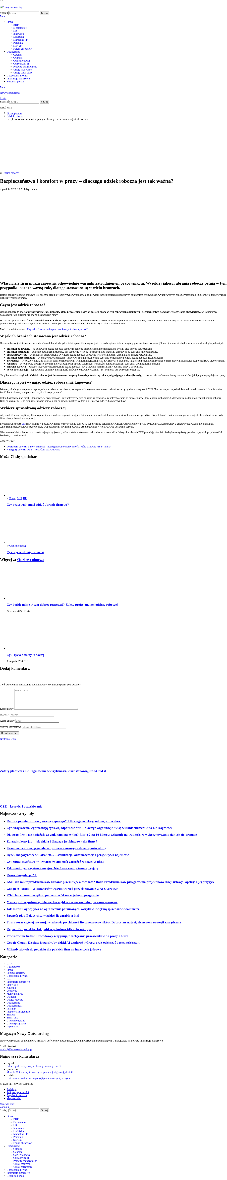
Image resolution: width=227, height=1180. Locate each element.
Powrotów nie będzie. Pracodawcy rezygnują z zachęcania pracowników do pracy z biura (67, 936)
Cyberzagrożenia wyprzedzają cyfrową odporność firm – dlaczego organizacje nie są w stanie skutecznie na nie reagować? (89, 828)
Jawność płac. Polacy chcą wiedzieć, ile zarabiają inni (43, 915)
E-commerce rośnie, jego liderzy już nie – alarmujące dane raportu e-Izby (56, 848)
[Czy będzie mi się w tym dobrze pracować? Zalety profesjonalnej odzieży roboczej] (117, 582)
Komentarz (7, 708)
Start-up (17, 45)
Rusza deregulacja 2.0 (22, 875)
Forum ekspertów (22, 48)
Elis (24, 423)
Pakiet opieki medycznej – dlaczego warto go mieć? (34, 1066)
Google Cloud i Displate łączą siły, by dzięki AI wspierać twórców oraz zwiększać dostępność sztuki (73, 942)
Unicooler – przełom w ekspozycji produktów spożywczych (38, 1078)
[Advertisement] (113, 146)
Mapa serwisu (14, 1098)
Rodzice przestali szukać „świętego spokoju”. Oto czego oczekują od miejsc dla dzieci (64, 821)
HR (15, 30)
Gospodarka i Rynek (17, 75)
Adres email (7, 720)
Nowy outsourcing (10, 92)
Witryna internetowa (10, 726)
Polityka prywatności (18, 1092)
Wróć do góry (7, 1104)
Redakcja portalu (15, 81)
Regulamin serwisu (17, 1095)
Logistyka (18, 36)
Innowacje (18, 33)
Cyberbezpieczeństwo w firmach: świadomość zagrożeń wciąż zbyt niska (55, 861)
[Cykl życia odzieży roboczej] (117, 527)
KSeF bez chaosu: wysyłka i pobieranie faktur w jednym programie (53, 895)
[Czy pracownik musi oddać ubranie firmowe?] (117, 479)
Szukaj (44, 13)
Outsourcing (13, 51)
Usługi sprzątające (22, 72)
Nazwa (4, 714)
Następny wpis (8, 739)
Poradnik (18, 42)
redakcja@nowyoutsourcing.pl (16, 1049)
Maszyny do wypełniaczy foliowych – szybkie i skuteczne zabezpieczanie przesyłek (62, 902)
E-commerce (20, 27)
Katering (11, 987)
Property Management (25, 66)
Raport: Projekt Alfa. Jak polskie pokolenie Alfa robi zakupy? (49, 929)
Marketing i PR (21, 39)
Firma (10, 21)
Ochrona (17, 57)
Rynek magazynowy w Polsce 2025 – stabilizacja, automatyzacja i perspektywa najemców (68, 855)
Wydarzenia (13, 1026)
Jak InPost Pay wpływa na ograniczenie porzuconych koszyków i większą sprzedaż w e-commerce (73, 909)
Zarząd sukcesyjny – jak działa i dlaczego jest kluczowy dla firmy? (52, 841)
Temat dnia (12, 1017)
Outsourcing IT (21, 63)
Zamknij (4, 1107)
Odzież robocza (21, 60)
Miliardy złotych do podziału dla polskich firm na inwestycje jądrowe (54, 949)
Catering (17, 54)
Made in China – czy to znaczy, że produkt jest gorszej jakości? (40, 1072)
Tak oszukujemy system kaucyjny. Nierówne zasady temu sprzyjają (52, 868)
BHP (16, 24)
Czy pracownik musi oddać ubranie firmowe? (38, 504)
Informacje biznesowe (18, 78)
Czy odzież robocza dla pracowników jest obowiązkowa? (57, 329)
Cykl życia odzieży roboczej (25, 552)
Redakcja (11, 1089)
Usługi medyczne (22, 69)
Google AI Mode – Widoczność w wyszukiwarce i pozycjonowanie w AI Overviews (62, 888)
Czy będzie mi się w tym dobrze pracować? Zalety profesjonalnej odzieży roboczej (62, 604)
